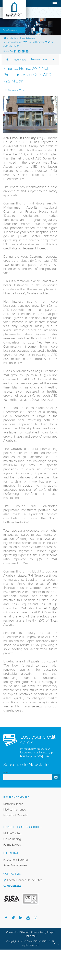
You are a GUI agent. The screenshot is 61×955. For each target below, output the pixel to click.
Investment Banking (15, 859)
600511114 (43, 756)
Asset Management (15, 865)
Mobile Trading (12, 833)
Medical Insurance (14, 809)
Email (6, 772)
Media (13, 38)
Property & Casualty (15, 815)
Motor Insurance (13, 804)
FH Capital (11, 853)
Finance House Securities (22, 827)
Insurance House (16, 797)
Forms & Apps (12, 844)
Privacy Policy (39, 932)
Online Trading (12, 839)
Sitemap (24, 932)
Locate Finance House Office (24, 880)
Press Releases (27, 38)
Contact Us (12, 932)
